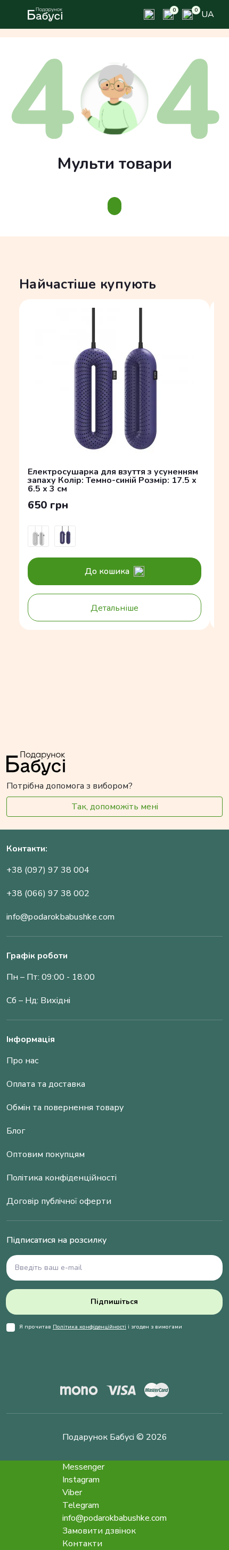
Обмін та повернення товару (65, 1107)
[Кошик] (187, 14)
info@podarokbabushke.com (60, 917)
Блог (15, 1131)
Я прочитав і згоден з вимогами (100, 1327)
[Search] (149, 14)
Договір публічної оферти (58, 1201)
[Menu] (14, 14)
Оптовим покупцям (45, 1154)
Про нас (22, 1061)
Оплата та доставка (45, 1084)
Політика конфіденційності (61, 1178)
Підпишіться (114, 1302)
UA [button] (207, 14)
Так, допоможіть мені (114, 807)
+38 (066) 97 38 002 (47, 893)
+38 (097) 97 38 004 (47, 870)
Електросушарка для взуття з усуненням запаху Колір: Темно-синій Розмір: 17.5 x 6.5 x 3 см (113, 480)
